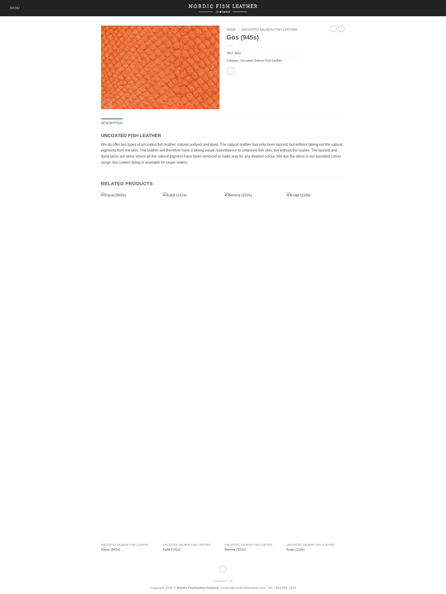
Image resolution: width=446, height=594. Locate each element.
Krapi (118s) (296, 549)
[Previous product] (341, 29)
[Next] (343, 376)
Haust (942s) (110, 549)
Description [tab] (111, 123)
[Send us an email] (439, 8)
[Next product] (333, 29)
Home (231, 29)
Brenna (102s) (235, 549)
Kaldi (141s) (171, 549)
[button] (11, 8)
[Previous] (101, 376)
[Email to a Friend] (231, 71)
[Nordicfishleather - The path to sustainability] (223, 8)
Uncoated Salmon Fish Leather (269, 29)
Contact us (223, 581)
